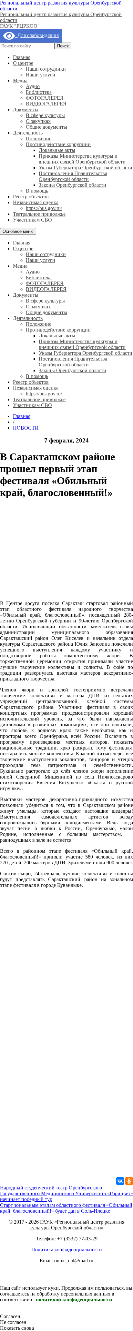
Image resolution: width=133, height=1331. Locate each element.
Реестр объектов (31, 196)
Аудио (33, 86)
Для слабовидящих (37, 35)
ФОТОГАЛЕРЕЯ (45, 98)
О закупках (38, 121)
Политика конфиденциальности (66, 1249)
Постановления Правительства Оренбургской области (73, 176)
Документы (25, 109)
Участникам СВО (32, 220)
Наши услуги (40, 74)
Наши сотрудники (46, 69)
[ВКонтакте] (120, 1181)
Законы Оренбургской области (72, 185)
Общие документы (46, 127)
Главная (21, 57)
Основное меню (18, 231)
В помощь (37, 191)
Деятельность (28, 132)
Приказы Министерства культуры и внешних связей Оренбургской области (82, 158)
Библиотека (39, 92)
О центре (23, 63)
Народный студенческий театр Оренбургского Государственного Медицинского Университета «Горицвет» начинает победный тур (66, 1193)
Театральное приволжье (39, 214)
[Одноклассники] (129, 1181)
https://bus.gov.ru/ (44, 208)
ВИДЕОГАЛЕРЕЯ (46, 103)
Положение (38, 138)
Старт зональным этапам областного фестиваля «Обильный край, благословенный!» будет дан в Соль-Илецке (66, 1208)
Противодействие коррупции (58, 144)
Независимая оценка (35, 202)
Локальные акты (57, 150)
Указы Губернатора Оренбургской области (85, 167)
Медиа (20, 80)
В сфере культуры (45, 115)
